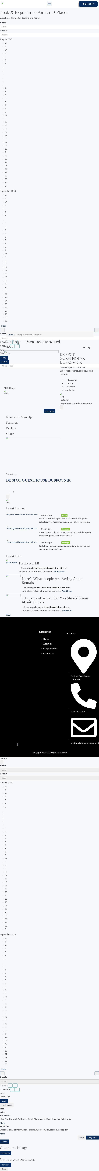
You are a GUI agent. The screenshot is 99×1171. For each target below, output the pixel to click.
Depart (3, 30)
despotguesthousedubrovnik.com (51, 568)
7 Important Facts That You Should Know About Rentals (55, 600)
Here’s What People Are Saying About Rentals (52, 581)
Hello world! (29, 563)
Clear (3, 326)
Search (4, 1141)
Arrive (3, 22)
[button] (49, 4)
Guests (3, 333)
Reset (81, 1137)
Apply (4, 358)
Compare (6, 1153)
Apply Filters (92, 1137)
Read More (59, 571)
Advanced (7, 1105)
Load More (49, 411)
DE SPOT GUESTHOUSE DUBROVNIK (72, 359)
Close (4, 1169)
